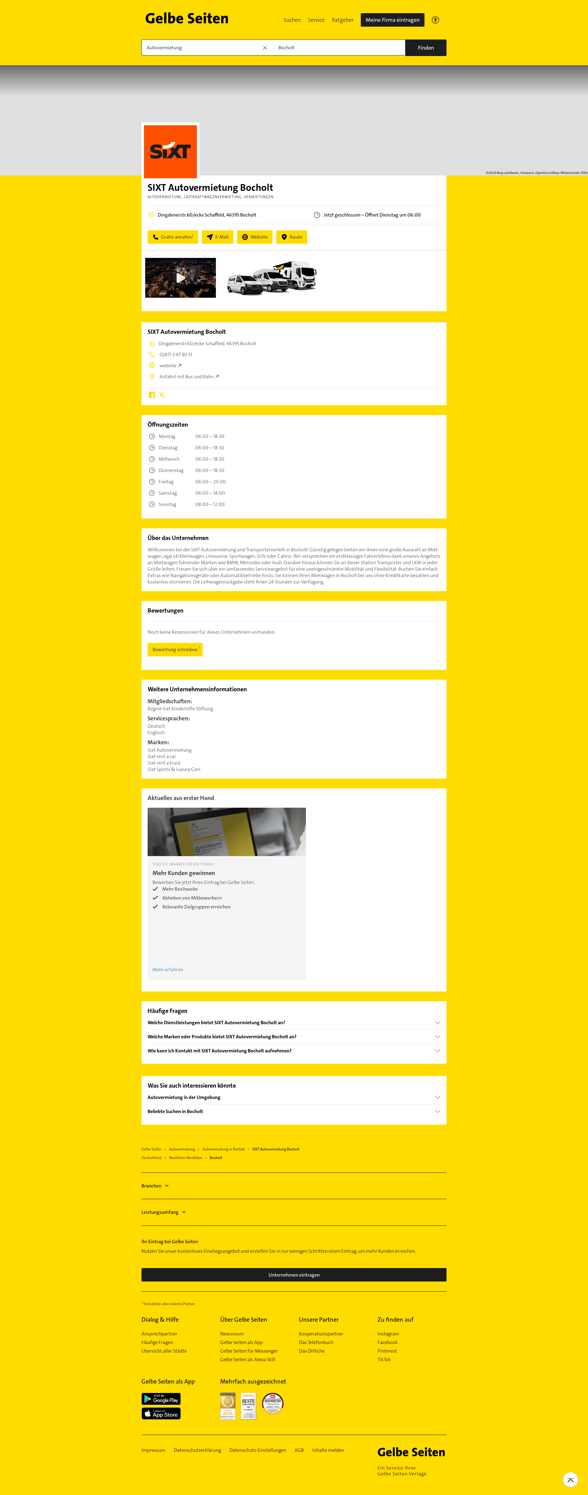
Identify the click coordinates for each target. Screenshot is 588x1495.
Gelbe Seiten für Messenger (249, 1351)
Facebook (388, 1342)
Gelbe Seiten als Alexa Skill (247, 1360)
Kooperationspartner (321, 1334)
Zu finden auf (395, 1319)
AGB (299, 1450)
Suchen (292, 20)
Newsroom (232, 1334)
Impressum (153, 1450)
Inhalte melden (328, 1450)
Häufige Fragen (157, 1342)
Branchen (151, 1186)
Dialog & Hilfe (160, 1319)
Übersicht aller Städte (164, 1351)
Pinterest (387, 1351)
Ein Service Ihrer (402, 1471)
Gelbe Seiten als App (241, 1342)
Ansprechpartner (159, 1334)
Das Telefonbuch (316, 1342)
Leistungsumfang (160, 1212)
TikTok (384, 1360)
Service (316, 20)
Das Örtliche (312, 1351)
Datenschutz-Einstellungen (257, 1450)
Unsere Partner (319, 1319)
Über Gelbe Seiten (243, 1319)
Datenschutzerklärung (197, 1450)
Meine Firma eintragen (393, 20)
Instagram (388, 1334)
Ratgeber (342, 20)
